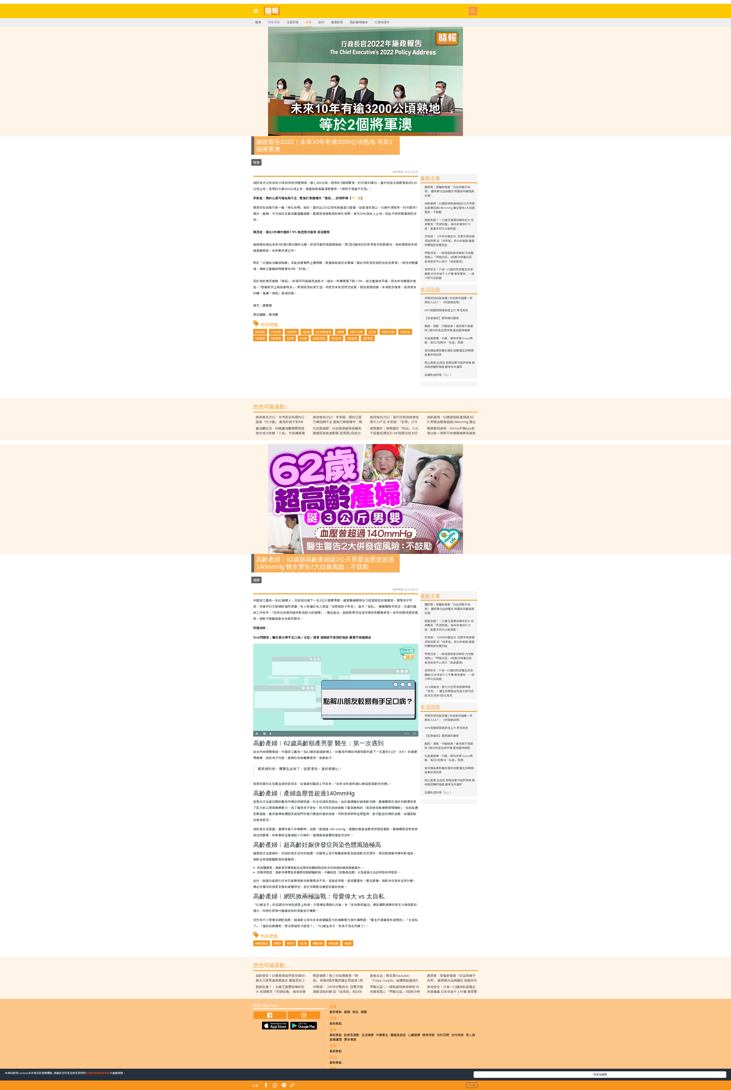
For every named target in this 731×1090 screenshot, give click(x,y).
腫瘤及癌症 (398, 1034)
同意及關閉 (600, 1074)
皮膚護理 (336, 1039)
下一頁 (356, 198)
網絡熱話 (262, 943)
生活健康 (368, 1034)
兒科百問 (443, 1034)
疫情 (307, 332)
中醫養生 (382, 1034)
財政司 (337, 338)
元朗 (304, 338)
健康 (258, 22)
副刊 (321, 22)
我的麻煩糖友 (359, 22)
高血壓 (334, 943)
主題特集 (293, 22)
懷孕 (291, 943)
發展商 (353, 338)
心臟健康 (414, 1034)
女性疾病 (457, 1034)
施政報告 (320, 338)
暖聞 (364, 1011)
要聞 (347, 1011)
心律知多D (382, 22)
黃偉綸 (276, 338)
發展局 (261, 338)
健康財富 (337, 22)
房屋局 (292, 332)
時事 (309, 22)
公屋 (373, 332)
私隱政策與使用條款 (98, 1073)
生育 (304, 943)
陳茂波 (406, 332)
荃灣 (291, 338)
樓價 (341, 332)
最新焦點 (336, 1011)
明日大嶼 (388, 332)
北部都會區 (324, 332)
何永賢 (276, 332)
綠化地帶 (357, 332)
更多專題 (350, 1039)
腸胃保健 (428, 1034)
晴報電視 (274, 22)
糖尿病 (318, 943)
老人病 (470, 1034)
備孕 (278, 943)
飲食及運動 (351, 1034)
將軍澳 (368, 338)
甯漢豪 (261, 332)
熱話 (355, 1011)
